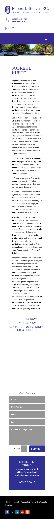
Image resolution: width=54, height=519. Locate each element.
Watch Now (25, 482)
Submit (35, 448)
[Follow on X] (12, 512)
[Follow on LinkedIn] (17, 512)
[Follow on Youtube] (22, 512)
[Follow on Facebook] (7, 512)
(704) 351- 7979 (18, 21)
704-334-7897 (30, 305)
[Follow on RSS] (27, 512)
